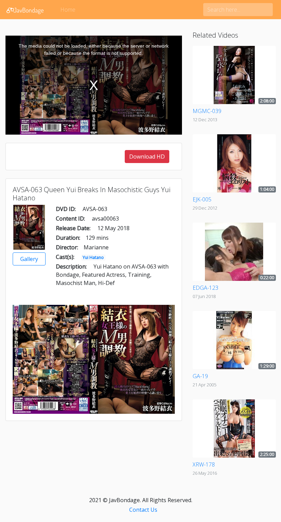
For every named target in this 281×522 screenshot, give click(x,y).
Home (67, 9)
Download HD (147, 156)
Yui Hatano (93, 257)
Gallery (29, 259)
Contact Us (143, 509)
